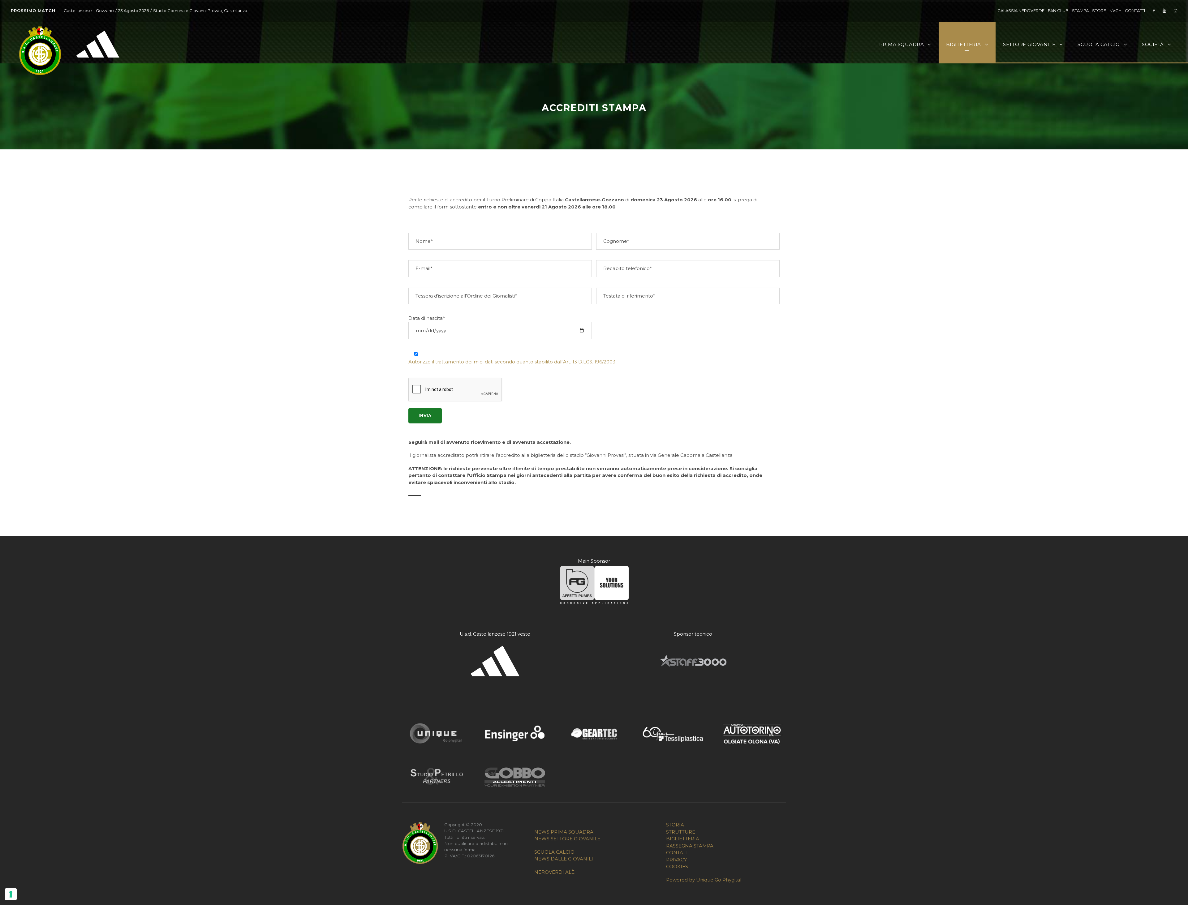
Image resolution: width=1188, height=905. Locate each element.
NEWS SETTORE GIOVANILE (567, 839)
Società (1153, 44)
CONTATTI (1135, 10)
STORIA (675, 825)
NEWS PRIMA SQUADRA (563, 832)
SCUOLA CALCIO (554, 852)
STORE (1099, 10)
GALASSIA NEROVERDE (1020, 10)
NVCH (1115, 10)
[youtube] (1164, 10)
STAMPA (1080, 10)
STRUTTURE (680, 832)
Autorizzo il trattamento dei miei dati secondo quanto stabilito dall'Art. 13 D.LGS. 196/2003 (511, 362)
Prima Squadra (901, 44)
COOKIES (677, 866)
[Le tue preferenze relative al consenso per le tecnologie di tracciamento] (11, 894)
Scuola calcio (1099, 44)
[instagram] (1175, 10)
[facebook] (1154, 10)
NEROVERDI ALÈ (554, 872)
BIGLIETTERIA (682, 839)
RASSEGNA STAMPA (689, 846)
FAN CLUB (1059, 10)
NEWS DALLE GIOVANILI (563, 859)
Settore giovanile (1029, 44)
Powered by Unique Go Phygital (703, 880)
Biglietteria (963, 44)
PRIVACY (676, 860)
